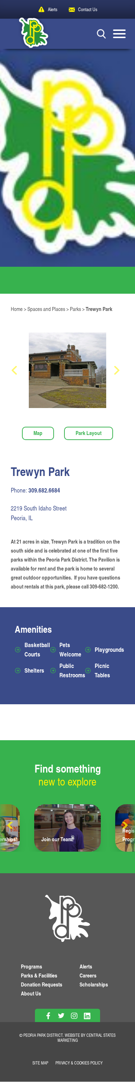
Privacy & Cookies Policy (79, 1063)
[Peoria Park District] (28, 34)
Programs (31, 966)
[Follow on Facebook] (48, 1015)
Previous (10, 825)
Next (124, 825)
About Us (31, 993)
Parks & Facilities (39, 975)
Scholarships (94, 984)
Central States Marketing (87, 1037)
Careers (88, 975)
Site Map (40, 1063)
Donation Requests (41, 984)
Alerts (52, 9)
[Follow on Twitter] (61, 1015)
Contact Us (87, 9)
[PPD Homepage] (67, 919)
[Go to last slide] (16, 370)
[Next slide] (118, 370)
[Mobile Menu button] (119, 33)
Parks (75, 308)
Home (17, 308)
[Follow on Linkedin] (86, 1015)
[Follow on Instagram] (73, 1015)
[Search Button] (101, 33)
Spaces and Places (46, 308)
